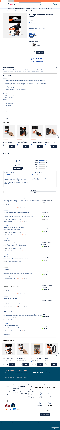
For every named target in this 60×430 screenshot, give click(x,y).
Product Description (8, 67)
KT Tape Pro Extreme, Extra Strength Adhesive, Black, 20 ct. (37, 141)
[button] (9, 131)
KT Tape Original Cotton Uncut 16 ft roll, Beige (8, 359)
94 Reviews (24, 139)
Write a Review (18, 168)
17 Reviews (37, 24)
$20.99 (32, 34)
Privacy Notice (43, 422)
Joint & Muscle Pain (17, 10)
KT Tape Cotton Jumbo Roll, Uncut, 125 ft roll (50, 141)
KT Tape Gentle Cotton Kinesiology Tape (36, 359)
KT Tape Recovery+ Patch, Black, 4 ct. (44, 43)
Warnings (5, 118)
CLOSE (55, 428)
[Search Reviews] (29, 192)
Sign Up (50, 372)
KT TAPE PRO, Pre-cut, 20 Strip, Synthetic (8, 141)
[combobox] (30, 4)
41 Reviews (38, 139)
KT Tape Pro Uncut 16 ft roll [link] (27, 10)
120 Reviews (10, 139)
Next (5, 335)
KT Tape (35, 19)
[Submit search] (40, 4)
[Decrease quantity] (30, 52)
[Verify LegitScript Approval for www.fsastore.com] (13, 405)
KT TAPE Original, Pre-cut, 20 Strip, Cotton (22, 141)
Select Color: (33, 35)
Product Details (7, 76)
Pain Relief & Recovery (7, 10)
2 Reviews (52, 139)
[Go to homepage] (12, 4)
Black (31, 37)
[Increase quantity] (34, 52)
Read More (31, 30)
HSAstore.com (10, 1)
